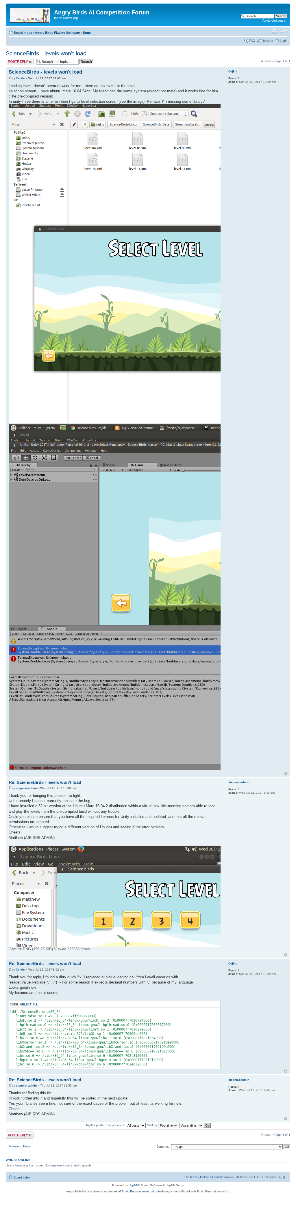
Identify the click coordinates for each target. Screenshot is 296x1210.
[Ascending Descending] (195, 1125)
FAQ (252, 40)
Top (285, 773)
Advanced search (274, 20)
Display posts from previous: (105, 1125)
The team (190, 1177)
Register (267, 40)
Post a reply (14, 59)
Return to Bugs (19, 1146)
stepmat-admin (26, 788)
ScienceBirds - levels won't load (46, 53)
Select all (29, 1004)
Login (283, 40)
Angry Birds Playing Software (57, 32)
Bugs (87, 32)
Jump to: (163, 1146)
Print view (274, 31)
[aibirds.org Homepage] (30, 14)
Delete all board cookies (217, 1177)
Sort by (152, 1125)
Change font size (283, 31)
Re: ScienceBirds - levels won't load (45, 782)
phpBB (133, 1185)
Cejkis (20, 78)
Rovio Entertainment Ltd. (138, 1191)
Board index (23, 32)
